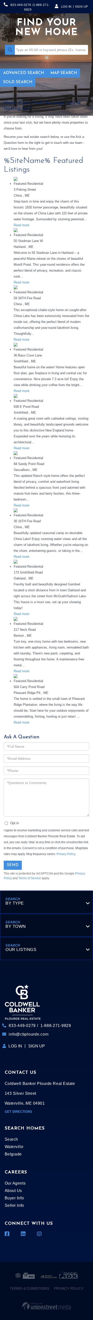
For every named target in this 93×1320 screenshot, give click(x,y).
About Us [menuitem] (13, 1191)
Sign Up (81, 6)
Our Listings (20, 949)
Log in (66, 6)
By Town (15, 926)
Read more (21, 225)
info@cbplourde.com (28, 1034)
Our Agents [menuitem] (15, 1183)
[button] (10, 50)
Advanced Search (23, 73)
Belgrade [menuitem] (13, 1154)
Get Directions (18, 1112)
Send (13, 865)
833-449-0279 (20, 5)
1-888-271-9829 (55, 1025)
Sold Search (17, 82)
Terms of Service (30, 878)
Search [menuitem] (11, 1139)
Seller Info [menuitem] (14, 1205)
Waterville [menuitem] (14, 1147)
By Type (14, 903)
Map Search (63, 73)
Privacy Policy (66, 854)
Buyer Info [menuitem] (14, 1198)
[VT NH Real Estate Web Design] (46, 1306)
